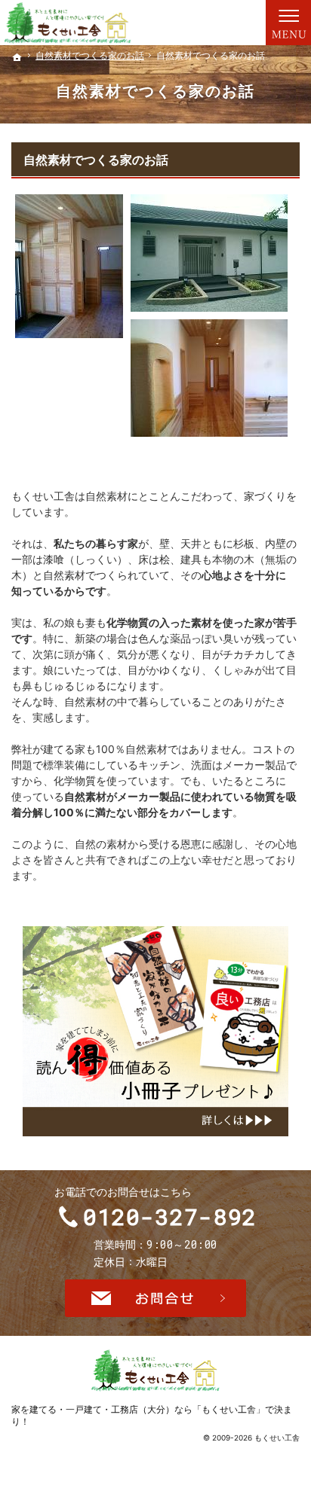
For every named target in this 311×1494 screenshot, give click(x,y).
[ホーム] (17, 57)
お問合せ (155, 1298)
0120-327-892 (170, 1217)
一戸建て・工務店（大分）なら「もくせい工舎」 (165, 1409)
